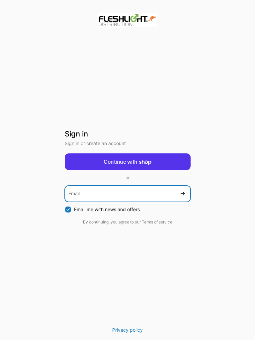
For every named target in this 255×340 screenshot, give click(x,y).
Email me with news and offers (107, 209)
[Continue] (182, 194)
